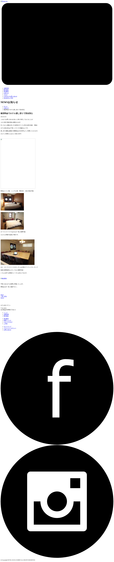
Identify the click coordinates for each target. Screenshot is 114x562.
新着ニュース (7, 320)
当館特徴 (6, 314)
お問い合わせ (10, 96)
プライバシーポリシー (10, 328)
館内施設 (6, 316)
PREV (2, 295)
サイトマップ (7, 326)
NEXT (2, 298)
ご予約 (8, 98)
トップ (5, 312)
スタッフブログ (8, 322)
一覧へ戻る (4, 296)
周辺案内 (6, 318)
